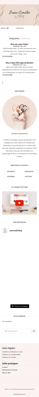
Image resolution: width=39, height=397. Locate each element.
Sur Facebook (7, 321)
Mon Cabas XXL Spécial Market (19, 63)
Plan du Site (6, 373)
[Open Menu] (8, 28)
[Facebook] (16, 2)
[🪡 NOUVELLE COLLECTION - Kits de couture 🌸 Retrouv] (31, 269)
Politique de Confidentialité (11, 354)
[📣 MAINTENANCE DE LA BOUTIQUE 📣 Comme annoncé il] (19, 247)
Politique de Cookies (9, 357)
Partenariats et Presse (9, 370)
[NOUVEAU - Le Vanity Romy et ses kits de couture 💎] (7, 292)
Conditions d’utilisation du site (12, 352)
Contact (4, 367)
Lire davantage (7, 56)
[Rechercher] (34, 331)
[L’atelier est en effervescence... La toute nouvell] (19, 292)
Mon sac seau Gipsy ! (20, 44)
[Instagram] (18, 2)
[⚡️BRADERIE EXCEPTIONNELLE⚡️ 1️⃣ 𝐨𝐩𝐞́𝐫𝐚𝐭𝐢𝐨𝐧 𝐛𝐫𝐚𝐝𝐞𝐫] (7, 269)
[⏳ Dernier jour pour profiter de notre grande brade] (31, 247)
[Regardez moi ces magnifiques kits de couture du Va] (7, 247)
